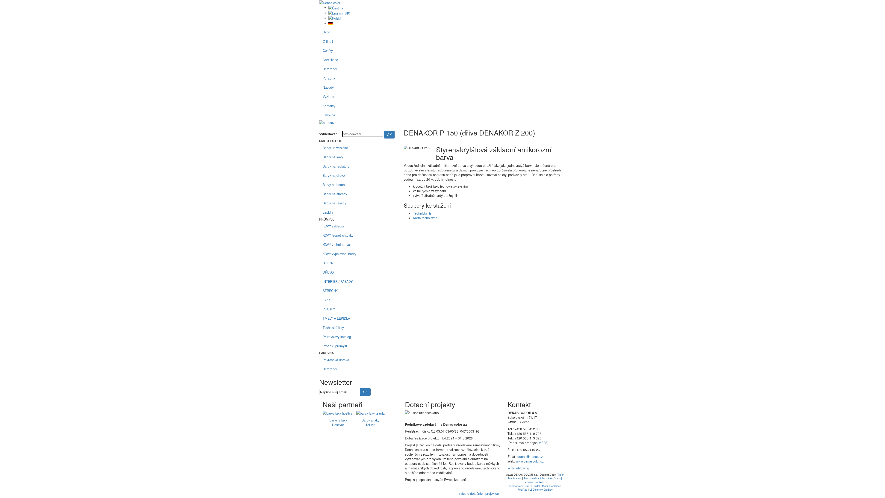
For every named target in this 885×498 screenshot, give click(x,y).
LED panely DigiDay (541, 489)
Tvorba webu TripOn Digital (524, 486)
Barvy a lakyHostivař (338, 422)
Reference (330, 69)
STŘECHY (330, 290)
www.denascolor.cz (530, 461)
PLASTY (329, 309)
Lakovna (329, 115)
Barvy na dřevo (334, 175)
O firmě (328, 41)
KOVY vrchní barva (336, 244)
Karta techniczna (425, 217)
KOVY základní (333, 226)
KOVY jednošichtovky (338, 235)
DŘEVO (328, 272)
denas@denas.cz (530, 456)
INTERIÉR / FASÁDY (338, 281)
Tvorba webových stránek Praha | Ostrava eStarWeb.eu (542, 480)
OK (389, 134)
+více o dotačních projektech (480, 493)
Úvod (326, 32)
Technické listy (333, 327)
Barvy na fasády (334, 203)
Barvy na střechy (335, 194)
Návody (328, 87)
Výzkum (328, 96)
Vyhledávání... (330, 134)
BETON (328, 263)
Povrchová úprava (336, 359)
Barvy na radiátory (336, 166)
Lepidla (328, 212)
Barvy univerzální (335, 147)
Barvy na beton (334, 184)
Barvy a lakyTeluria (370, 422)
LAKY (327, 300)
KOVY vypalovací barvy (339, 253)
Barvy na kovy (333, 157)
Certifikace (330, 59)
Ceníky (328, 50)
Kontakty (329, 105)
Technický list (422, 213)
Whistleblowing (518, 468)
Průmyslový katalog (337, 336)
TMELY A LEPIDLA (336, 318)
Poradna (329, 78)
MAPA (543, 442)
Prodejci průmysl (335, 346)
